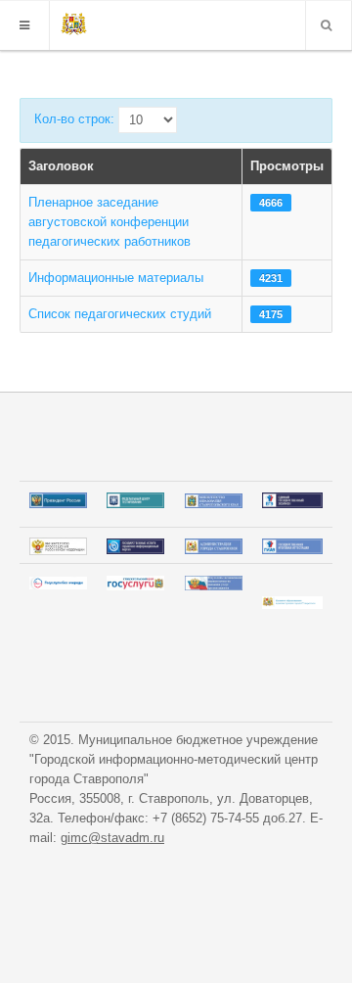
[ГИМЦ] (74, 25)
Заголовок (61, 166)
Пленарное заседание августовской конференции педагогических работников (109, 222)
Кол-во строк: (74, 119)
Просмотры (287, 166)
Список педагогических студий (119, 313)
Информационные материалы (115, 277)
